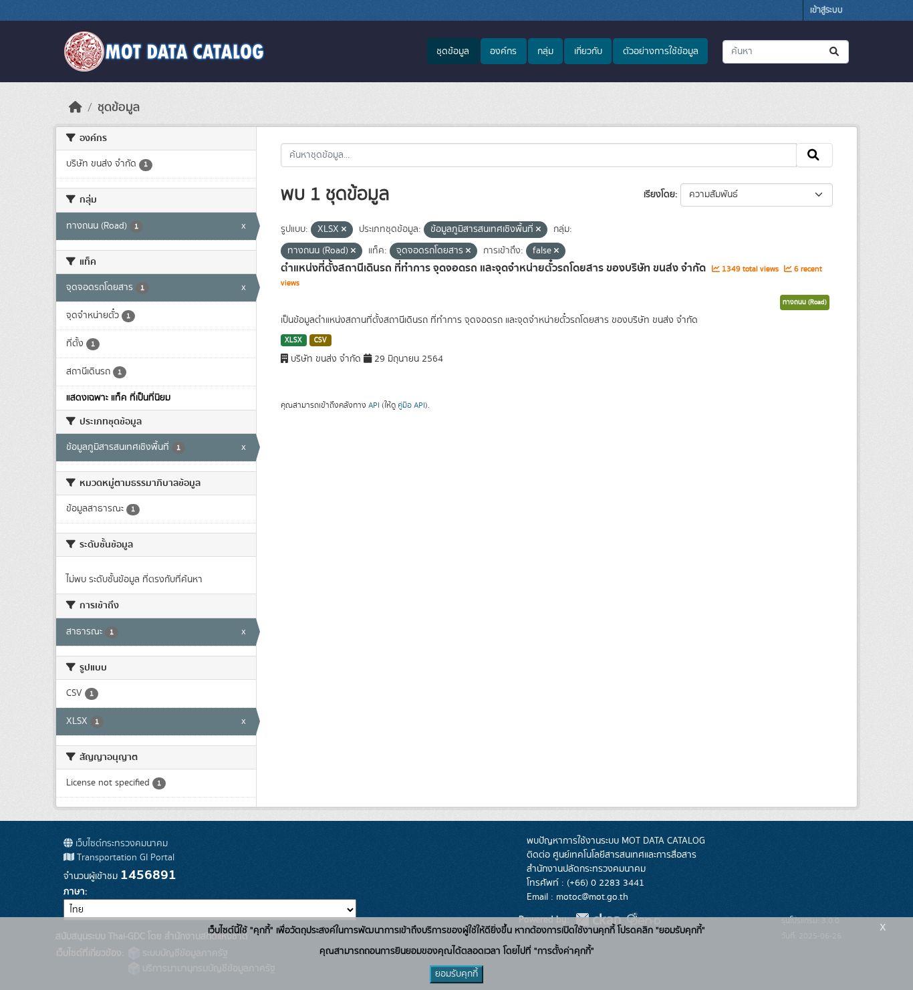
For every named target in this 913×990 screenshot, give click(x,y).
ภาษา (74, 891)
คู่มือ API (411, 405)
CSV (320, 340)
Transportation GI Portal (124, 857)
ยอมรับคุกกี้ (456, 974)
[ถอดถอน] (344, 230)
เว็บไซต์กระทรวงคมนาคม (120, 843)
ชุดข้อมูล (452, 51)
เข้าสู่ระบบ (826, 10)
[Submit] (835, 52)
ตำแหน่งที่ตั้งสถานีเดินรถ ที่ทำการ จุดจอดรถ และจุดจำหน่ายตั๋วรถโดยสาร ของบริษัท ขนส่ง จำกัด (494, 268)
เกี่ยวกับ (588, 51)
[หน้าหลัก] (75, 107)
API (374, 405)
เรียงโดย (659, 194)
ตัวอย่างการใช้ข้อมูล (660, 51)
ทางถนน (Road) (805, 302)
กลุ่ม (545, 51)
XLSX (293, 340)
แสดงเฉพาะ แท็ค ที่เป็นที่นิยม (118, 397)
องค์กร (503, 51)
